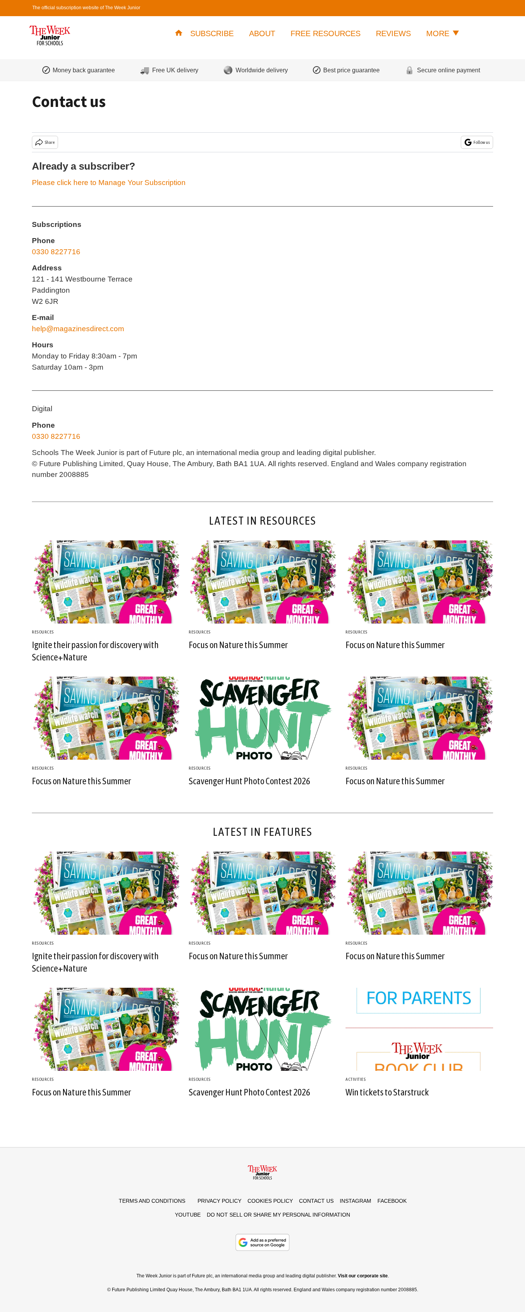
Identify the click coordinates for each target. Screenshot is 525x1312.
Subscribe (212, 33)
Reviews (393, 33)
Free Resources (326, 33)
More (439, 33)
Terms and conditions (152, 1201)
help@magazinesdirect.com (78, 329)
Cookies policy (270, 1201)
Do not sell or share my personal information (278, 1215)
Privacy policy (219, 1201)
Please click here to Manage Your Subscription (109, 182)
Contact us (316, 1201)
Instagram (355, 1201)
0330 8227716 (56, 252)
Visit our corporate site (363, 1276)
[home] (179, 33)
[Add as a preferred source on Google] (262, 1242)
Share (50, 142)
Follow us (481, 142)
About (262, 33)
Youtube (188, 1215)
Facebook (392, 1201)
